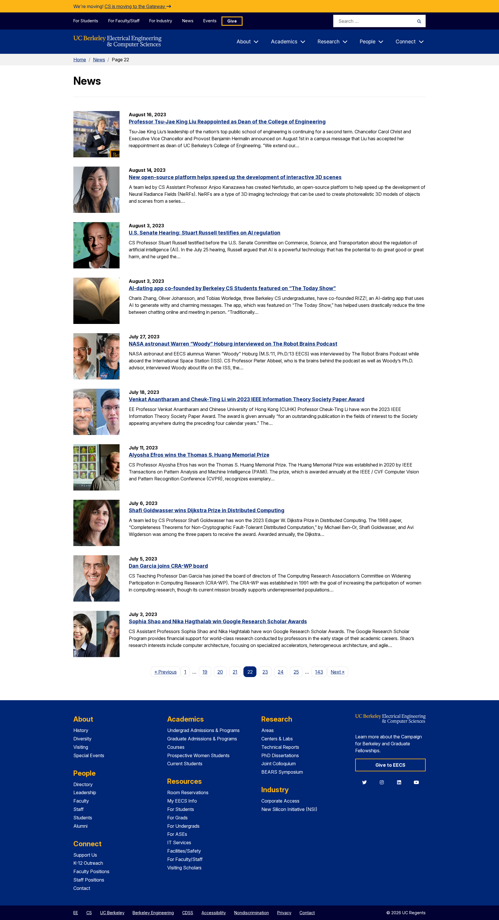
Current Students (184, 763)
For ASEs (177, 834)
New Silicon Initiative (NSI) (289, 809)
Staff (78, 809)
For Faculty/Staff (123, 20)
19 (204, 672)
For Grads (177, 818)
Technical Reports (280, 747)
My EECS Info (182, 801)
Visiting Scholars (184, 868)
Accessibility (214, 912)
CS (89, 912)
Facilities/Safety (184, 851)
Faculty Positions (91, 871)
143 (319, 672)
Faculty (81, 801)
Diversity (82, 739)
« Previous (167, 672)
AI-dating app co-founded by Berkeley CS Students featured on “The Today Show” (232, 288)
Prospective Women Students (198, 755)
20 (220, 672)
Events (210, 20)
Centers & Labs (277, 739)
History (80, 730)
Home (79, 59)
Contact (81, 888)
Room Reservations (187, 792)
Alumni (80, 826)
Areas (267, 730)
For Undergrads (183, 826)
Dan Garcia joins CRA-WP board (168, 566)
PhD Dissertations (280, 755)
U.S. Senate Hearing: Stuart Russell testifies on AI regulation (204, 233)
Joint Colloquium (278, 763)
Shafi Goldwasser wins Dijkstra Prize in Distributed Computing (206, 510)
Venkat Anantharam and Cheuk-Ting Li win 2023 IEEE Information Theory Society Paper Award (246, 399)
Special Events (88, 755)
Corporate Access (280, 801)
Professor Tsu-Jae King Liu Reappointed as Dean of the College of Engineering (227, 122)
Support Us (85, 855)
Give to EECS (390, 765)
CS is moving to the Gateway (135, 6)
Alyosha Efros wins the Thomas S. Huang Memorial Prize (199, 455)
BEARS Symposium (282, 772)
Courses (176, 747)
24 (281, 672)
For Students (85, 20)
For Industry (160, 20)
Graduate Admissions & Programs (202, 739)
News (187, 20)
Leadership (84, 792)
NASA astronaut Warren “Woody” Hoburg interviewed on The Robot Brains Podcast (233, 344)
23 (265, 672)
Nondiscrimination (251, 912)
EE (75, 912)
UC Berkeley (112, 912)
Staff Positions (88, 880)
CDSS (187, 912)
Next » (339, 672)
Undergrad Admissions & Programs (203, 730)
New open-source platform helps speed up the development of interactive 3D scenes (235, 177)
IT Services (179, 842)
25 (296, 672)
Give (232, 21)
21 (235, 672)
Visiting (80, 747)
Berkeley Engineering (153, 912)
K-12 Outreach (88, 863)
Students (82, 818)
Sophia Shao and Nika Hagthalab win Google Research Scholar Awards (218, 621)
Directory (83, 784)
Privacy (284, 912)
